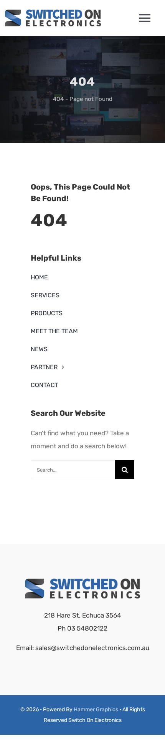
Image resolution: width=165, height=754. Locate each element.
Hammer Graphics (96, 709)
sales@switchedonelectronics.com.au (92, 648)
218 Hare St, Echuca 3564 (82, 615)
